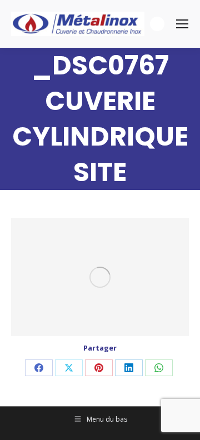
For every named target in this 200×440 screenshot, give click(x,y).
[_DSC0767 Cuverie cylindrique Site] (100, 277)
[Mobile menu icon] (182, 24)
